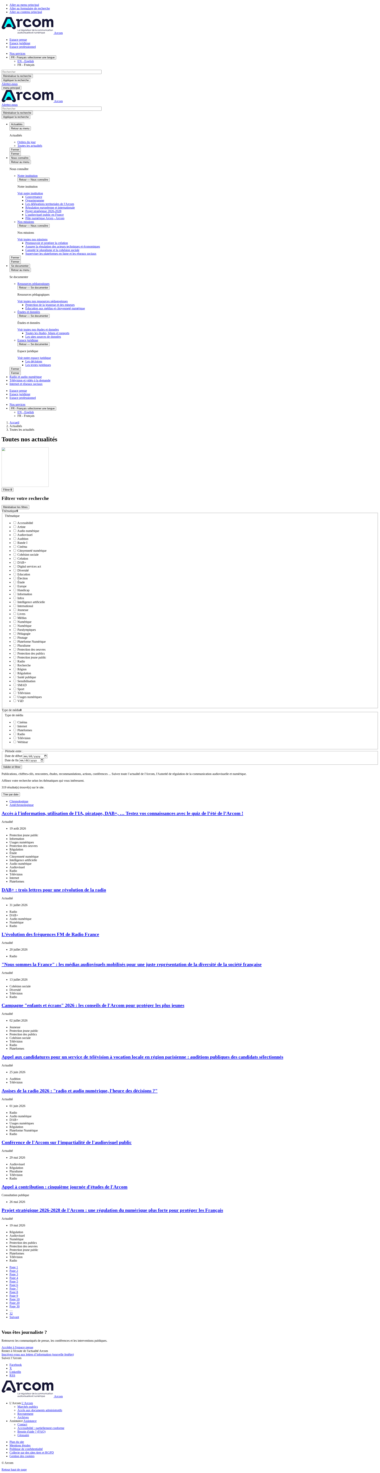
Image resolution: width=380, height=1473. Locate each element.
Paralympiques (26, 629)
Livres (21, 614)
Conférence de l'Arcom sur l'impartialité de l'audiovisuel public (67, 1142)
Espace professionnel (23, 46)
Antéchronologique (22, 805)
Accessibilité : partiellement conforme (40, 1428)
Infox (20, 598)
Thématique (12, 515)
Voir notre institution (30, 193)
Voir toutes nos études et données (38, 329)
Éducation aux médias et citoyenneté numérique (55, 308)
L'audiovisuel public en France (44, 214)
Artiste (21, 527)
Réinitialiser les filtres (15, 507)
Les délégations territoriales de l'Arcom (49, 204)
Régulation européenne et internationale (50, 207)
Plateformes (24, 730)
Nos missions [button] (25, 221)
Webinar (22, 742)
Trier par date (10, 794)
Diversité (23, 570)
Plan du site (17, 1442)
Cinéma (22, 546)
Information (24, 594)
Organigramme (34, 200)
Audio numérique (28, 531)
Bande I (22, 542)
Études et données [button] (28, 312)
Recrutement (25, 1413)
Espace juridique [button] (27, 340)
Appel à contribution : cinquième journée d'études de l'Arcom (64, 1186)
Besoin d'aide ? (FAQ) (31, 1431)
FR (33, 57)
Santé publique (26, 677)
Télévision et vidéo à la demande (30, 380)
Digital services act (29, 566)
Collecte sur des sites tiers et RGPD (32, 1452)
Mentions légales (20, 1445)
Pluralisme (23, 645)
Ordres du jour (26, 142)
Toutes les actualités (29, 145)
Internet (22, 726)
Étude (21, 582)
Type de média (14, 715)
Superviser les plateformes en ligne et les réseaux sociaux (60, 253)
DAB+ (21, 562)
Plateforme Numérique (31, 641)
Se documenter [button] (19, 265)
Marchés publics (27, 1406)
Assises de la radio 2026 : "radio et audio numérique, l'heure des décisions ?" (80, 1090)
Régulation (24, 673)
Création (22, 558)
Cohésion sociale (28, 554)
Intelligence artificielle (31, 602)
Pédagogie (23, 633)
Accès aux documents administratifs (39, 1410)
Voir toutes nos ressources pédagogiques (42, 301)
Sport (20, 689)
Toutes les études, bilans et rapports (47, 333)
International (25, 606)
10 (15, 1299)
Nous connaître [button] (19, 157)
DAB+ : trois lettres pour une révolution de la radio (54, 889)
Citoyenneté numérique (32, 550)
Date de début (14, 756)
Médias (22, 618)
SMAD (22, 685)
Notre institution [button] (27, 175)
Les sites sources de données (43, 336)
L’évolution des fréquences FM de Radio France (50, 934)
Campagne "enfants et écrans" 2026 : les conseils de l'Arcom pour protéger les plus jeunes (93, 1005)
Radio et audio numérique (26, 376)
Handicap (23, 590)
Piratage (22, 637)
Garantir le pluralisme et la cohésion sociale (52, 250)
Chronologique (19, 801)
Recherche (24, 665)
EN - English (25, 61)
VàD (20, 701)
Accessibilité (25, 523)
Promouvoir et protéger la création (46, 243)
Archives (23, 1417)
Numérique (24, 621)
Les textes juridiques (38, 365)
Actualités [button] (17, 124)
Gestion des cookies (22, 1456)
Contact (22, 1424)
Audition (22, 538)
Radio (21, 661)
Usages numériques (29, 697)
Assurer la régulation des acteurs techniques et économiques (62, 246)
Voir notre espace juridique (34, 357)
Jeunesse (22, 610)
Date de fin (12, 760)
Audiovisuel (24, 534)
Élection (22, 578)
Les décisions (33, 361)
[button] (190, 511)
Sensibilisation (26, 681)
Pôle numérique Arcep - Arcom (44, 218)
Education (23, 574)
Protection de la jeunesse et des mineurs (50, 305)
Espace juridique (20, 43)
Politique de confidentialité (26, 1449)
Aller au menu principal (24, 5)
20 (15, 1303)
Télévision (23, 693)
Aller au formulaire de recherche (30, 8)
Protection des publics (31, 653)
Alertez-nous (10, 84)
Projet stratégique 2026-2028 (43, 211)
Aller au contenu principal (26, 12)
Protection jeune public (31, 657)
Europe (22, 586)
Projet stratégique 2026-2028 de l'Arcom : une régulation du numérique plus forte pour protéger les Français (112, 1210)
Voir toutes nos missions (32, 239)
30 (15, 1306)
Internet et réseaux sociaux (26, 384)
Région (22, 669)
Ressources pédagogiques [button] (33, 283)
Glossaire (23, 1435)
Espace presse (18, 39)
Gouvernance (33, 197)
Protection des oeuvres (31, 649)
